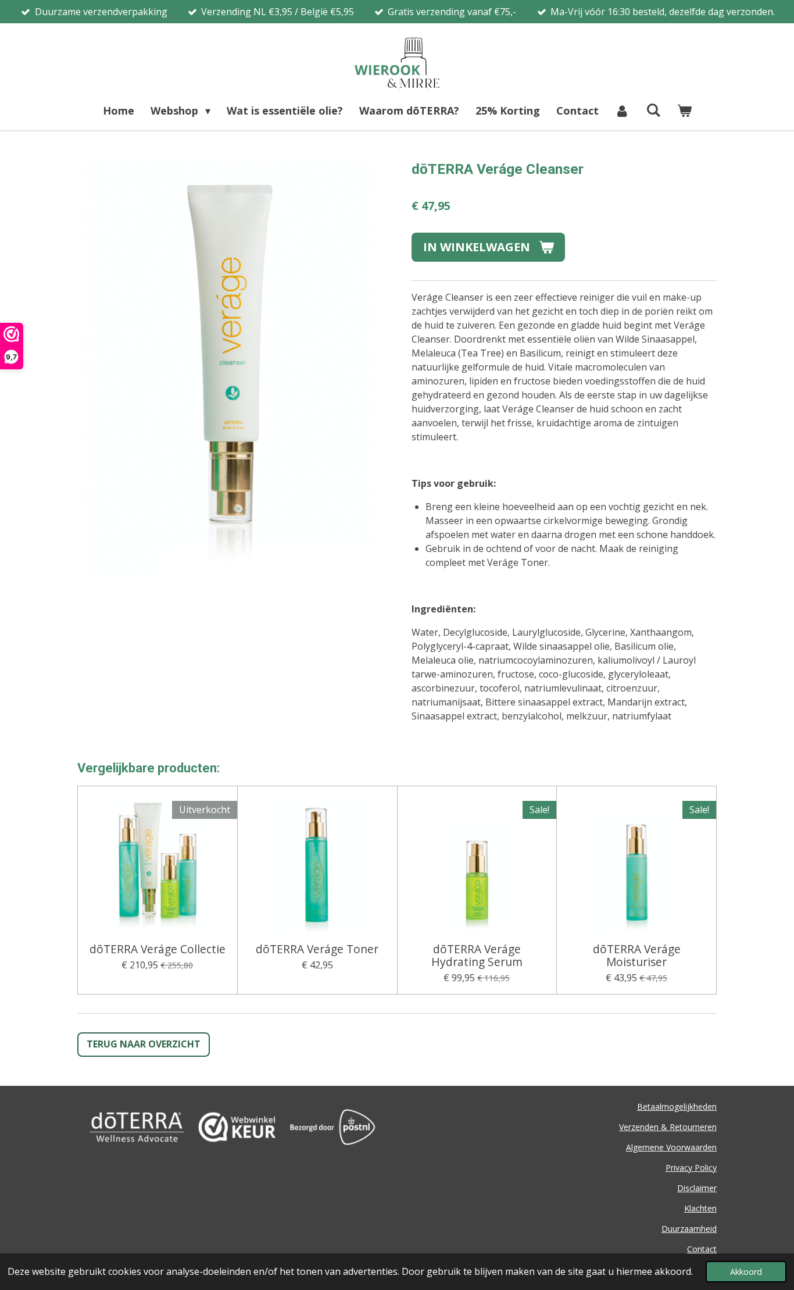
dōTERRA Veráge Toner (317, 949)
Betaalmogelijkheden (677, 1106)
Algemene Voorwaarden (671, 1147)
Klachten (700, 1208)
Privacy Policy (691, 1167)
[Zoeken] (653, 110)
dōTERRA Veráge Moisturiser (637, 956)
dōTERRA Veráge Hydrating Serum (477, 956)
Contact (702, 1249)
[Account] (622, 111)
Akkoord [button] (746, 1271)
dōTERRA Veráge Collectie (158, 949)
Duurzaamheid (689, 1228)
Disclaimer (697, 1187)
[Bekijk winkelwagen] (683, 111)
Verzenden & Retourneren (668, 1126)
